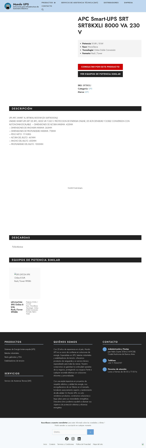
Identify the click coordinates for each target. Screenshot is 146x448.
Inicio (45, 444)
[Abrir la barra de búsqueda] (42, 9)
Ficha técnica (17, 246)
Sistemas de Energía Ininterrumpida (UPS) (20, 349)
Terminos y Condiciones (65, 444)
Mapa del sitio (98, 444)
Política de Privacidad (83, 444)
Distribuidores (111, 2)
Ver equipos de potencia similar (100, 74)
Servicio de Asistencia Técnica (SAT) (79, 2)
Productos (47, 2)
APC (87, 92)
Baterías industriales (12, 353)
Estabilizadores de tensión (14, 360)
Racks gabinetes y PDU (13, 357)
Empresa (128, 2)
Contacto (47, 6)
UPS (90, 88)
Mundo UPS (21, 4)
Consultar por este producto (100, 67)
